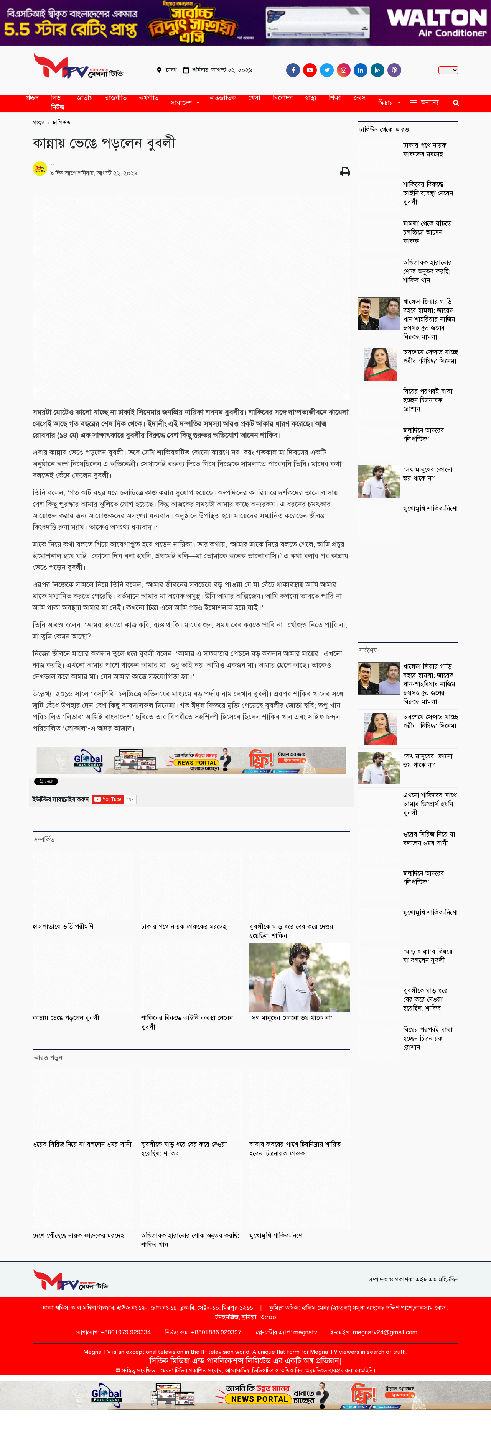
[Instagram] (342, 70)
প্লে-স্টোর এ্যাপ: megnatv (285, 1332)
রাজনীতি (116, 98)
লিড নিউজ (57, 103)
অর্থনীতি (148, 98)
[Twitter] (325, 70)
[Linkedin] (359, 70)
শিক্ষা (335, 98)
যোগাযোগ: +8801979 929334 (112, 1332)
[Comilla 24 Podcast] (392, 70)
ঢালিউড (62, 122)
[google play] (375, 70)
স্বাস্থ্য (310, 98)
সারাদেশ (181, 102)
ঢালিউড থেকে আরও (384, 130)
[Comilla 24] (79, 70)
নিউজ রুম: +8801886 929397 (202, 1332)
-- (52, 164)
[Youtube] (308, 70)
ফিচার (385, 102)
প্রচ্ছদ (32, 98)
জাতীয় (85, 98)
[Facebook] (291, 70)
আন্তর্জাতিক (222, 98)
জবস (359, 98)
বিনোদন (283, 98)
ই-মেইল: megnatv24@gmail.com (373, 1332)
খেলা (254, 98)
